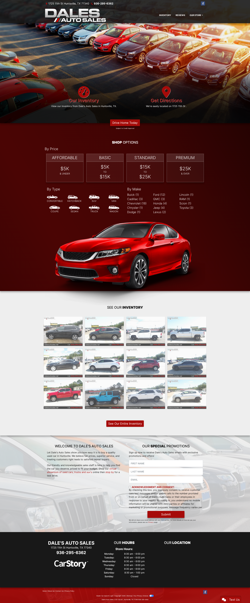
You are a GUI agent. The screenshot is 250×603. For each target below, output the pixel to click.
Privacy (151, 522)
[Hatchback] (74, 199)
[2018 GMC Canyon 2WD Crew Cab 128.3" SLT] (63, 394)
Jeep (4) (159, 207)
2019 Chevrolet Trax (146, 351)
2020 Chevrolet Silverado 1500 (186, 320)
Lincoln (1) (186, 194)
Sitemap (129, 596)
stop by (109, 472)
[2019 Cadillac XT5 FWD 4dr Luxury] (104, 362)
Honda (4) (160, 203)
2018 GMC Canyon (63, 382)
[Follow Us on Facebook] (203, 3)
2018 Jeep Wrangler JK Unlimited (104, 383)
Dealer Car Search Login (104, 596)
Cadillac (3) (135, 199)
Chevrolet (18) (137, 203)
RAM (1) (184, 199)
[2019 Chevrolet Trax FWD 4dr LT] (145, 362)
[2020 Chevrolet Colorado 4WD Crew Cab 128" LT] (145, 331)
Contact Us (59, 591)
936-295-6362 (103, 3)
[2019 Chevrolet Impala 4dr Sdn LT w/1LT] (63, 362)
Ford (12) (159, 194)
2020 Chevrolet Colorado (145, 319)
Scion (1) (185, 203)
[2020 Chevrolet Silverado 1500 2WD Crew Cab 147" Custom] (186, 331)
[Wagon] (114, 209)
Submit (166, 514)
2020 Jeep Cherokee (63, 319)
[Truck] (94, 209)
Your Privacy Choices (141, 596)
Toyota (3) (186, 207)
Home (45, 591)
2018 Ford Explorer (146, 382)
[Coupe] (54, 209)
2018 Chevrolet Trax (187, 382)
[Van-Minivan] (114, 199)
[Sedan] (74, 209)
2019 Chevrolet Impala (63, 351)
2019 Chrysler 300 (187, 351)
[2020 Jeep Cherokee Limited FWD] (63, 331)
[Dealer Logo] (75, 15)
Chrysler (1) (135, 207)
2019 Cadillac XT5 (104, 351)
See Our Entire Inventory (125, 423)
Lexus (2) (159, 212)
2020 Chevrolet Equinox (104, 319)
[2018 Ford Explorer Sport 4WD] (145, 394)
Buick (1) (133, 194)
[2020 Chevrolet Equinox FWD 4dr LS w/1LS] (104, 331)
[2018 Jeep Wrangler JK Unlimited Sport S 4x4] (104, 394)
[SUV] (94, 199)
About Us (51, 591)
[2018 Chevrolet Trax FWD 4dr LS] (186, 394)
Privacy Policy (69, 591)
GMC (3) (159, 199)
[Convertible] (55, 199)
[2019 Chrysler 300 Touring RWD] (186, 362)
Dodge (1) (133, 212)
